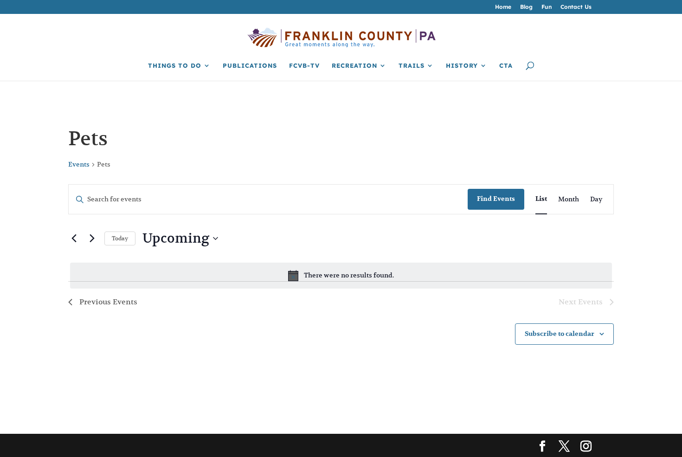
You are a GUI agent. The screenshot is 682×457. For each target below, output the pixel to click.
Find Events (496, 199)
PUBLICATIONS (250, 65)
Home (503, 7)
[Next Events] (91, 238)
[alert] (341, 276)
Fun (546, 7)
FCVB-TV (304, 65)
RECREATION (354, 65)
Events (79, 164)
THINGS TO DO (174, 65)
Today (120, 238)
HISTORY (462, 65)
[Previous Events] (73, 238)
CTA (506, 65)
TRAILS (412, 65)
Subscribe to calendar (559, 334)
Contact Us (576, 7)
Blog (526, 7)
